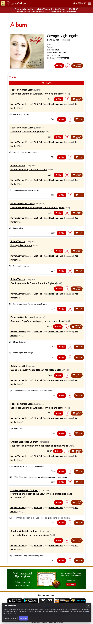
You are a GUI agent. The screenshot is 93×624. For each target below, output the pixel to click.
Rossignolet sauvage (21, 245)
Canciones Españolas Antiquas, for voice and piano (37, 93)
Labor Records (59, 53)
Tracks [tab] (12, 77)
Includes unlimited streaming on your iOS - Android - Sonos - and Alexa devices (46, 11)
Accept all (23, 618)
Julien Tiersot (17, 165)
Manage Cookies (10, 618)
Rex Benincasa (56, 104)
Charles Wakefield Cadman (24, 441)
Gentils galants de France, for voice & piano (33, 283)
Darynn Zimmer (54, 40)
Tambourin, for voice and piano (26, 131)
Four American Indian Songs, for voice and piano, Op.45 (39, 445)
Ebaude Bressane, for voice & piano (28, 169)
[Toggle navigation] (89, 3)
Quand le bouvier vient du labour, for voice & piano (36, 370)
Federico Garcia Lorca (22, 89)
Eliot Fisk (38, 104)
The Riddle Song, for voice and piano (29, 535)
